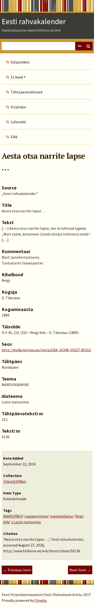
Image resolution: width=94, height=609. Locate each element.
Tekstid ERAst (14, 481)
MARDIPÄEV (12, 516)
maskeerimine (36, 516)
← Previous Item (17, 569)
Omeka (41, 600)
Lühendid (18, 121)
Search (88, 46)
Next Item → (80, 569)
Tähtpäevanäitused (26, 92)
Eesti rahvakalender (34, 21)
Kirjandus (18, 106)
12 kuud (17, 77)
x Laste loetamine (26, 521)
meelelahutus (61, 516)
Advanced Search (79, 46)
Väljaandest (20, 62)
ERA (14, 136)
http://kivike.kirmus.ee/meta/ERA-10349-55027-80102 (46, 349)
